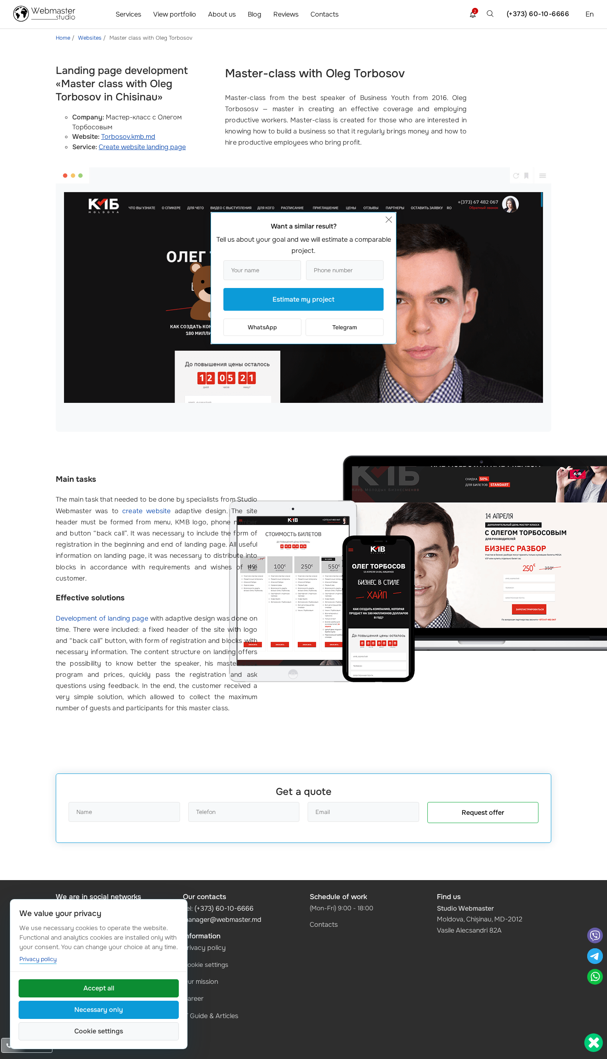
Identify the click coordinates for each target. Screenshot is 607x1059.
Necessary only (98, 1009)
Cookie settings (205, 965)
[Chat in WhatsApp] (595, 978)
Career (193, 998)
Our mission (200, 981)
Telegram (344, 327)
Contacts (325, 14)
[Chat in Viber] (595, 936)
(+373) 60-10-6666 (538, 14)
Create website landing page (142, 147)
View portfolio (174, 14)
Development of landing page (102, 618)
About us (222, 14)
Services (128, 14)
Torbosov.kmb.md (128, 136)
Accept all (98, 988)
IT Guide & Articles (210, 1015)
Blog (254, 14)
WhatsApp (262, 327)
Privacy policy (204, 947)
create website (146, 511)
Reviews (286, 14)
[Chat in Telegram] (595, 957)
